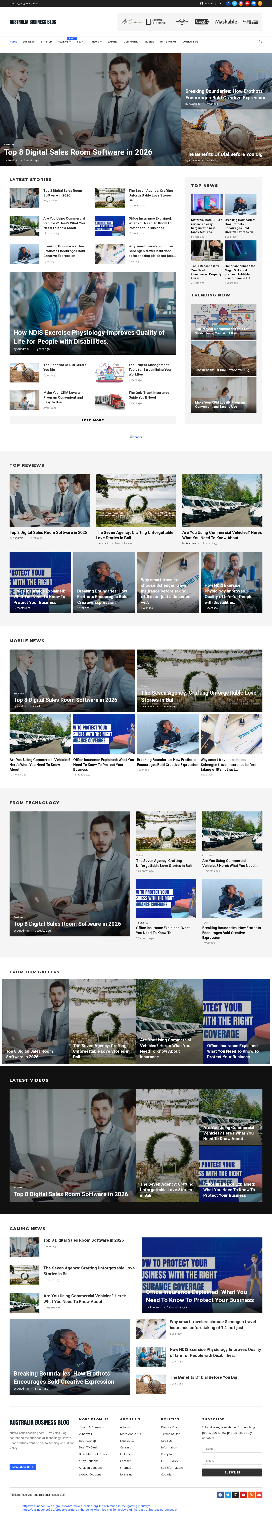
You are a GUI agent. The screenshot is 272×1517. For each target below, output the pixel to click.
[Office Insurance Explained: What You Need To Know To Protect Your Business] (110, 226)
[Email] (253, 3)
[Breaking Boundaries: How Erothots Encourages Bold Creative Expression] (226, 81)
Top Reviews (27, 465)
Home (13, 41)
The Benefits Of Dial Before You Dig (224, 154)
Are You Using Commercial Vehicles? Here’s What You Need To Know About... (64, 223)
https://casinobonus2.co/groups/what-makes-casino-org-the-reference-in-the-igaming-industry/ (86, 1506)
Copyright (167, 1474)
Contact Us (190, 41)
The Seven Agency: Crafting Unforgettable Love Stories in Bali (152, 195)
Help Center (128, 1454)
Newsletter (128, 1440)
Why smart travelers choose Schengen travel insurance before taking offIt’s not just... (152, 251)
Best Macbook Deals (93, 1454)
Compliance (169, 1454)
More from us (94, 1419)
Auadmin (13, 160)
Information (169, 1447)
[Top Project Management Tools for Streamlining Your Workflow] (110, 372)
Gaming (113, 41)
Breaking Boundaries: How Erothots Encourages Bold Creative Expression (64, 251)
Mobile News (27, 640)
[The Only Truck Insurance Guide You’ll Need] (110, 400)
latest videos (29, 1080)
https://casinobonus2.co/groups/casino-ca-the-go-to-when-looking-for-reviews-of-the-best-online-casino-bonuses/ (100, 1509)
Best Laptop (87, 1440)
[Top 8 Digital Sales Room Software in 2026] (90, 109)
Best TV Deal (88, 1447)
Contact (125, 1460)
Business (29, 41)
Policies (170, 1419)
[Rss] (260, 3)
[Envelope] (259, 1495)
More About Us (130, 1433)
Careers (125, 1447)
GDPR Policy (169, 1460)
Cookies (166, 1440)
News (95, 41)
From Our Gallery (35, 972)
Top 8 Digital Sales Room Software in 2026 (78, 152)
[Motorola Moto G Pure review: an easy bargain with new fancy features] (207, 204)
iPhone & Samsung (91, 1427)
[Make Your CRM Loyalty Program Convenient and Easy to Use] (24, 400)
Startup (46, 41)
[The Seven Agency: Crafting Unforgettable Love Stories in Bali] (110, 198)
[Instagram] (241, 3)
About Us (130, 1419)
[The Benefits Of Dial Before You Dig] (226, 137)
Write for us (168, 41)
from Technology (35, 802)
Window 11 (86, 1433)
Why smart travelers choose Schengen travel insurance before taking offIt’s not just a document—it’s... (166, 591)
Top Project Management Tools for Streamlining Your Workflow (150, 369)
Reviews (64, 41)
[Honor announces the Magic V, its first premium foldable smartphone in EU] (240, 250)
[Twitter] (234, 3)
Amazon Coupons (91, 1467)
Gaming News (27, 1228)
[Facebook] (228, 3)
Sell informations (172, 1467)
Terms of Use (170, 1433)
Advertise (126, 1427)
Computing (131, 41)
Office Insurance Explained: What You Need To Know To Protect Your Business (150, 223)
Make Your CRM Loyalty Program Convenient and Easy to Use (63, 397)
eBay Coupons (89, 1460)
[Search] (260, 42)
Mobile (149, 41)
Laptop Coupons (90, 1474)
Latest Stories (30, 179)
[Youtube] (247, 3)
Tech (80, 41)
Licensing (126, 1474)
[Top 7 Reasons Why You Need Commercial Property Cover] (207, 250)
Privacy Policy (170, 1427)
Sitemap (125, 1467)
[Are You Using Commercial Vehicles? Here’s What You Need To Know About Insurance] (24, 226)
